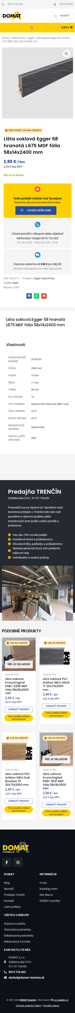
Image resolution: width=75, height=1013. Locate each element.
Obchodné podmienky (17, 929)
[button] (31, 27)
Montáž (9, 888)
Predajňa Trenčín (14, 894)
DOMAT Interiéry (28, 1000)
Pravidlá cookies (51, 1005)
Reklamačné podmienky (18, 935)
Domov (6, 38)
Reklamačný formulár (17, 941)
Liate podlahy (12, 906)
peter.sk (61, 1000)
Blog (7, 882)
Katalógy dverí (48, 888)
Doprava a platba (14, 923)
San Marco (46, 894)
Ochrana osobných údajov (28, 1005)
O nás (43, 882)
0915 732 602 (49, 238)
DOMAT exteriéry (50, 900)
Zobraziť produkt (18, 709)
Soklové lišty (18, 38)
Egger (31, 38)
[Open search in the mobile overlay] (62, 15)
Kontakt (9, 900)
